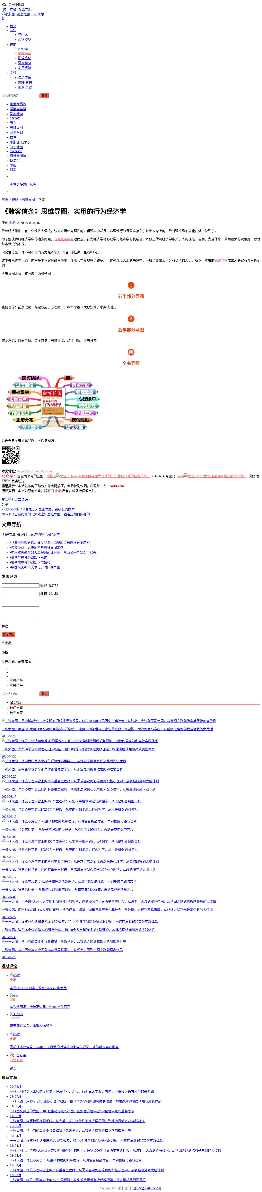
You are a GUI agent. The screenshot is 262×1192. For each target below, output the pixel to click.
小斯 (12, 223)
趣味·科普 (25, 82)
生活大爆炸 (18, 104)
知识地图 (16, 147)
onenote (23, 48)
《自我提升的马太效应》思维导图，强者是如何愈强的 (46, 514)
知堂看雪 (16, 1060)
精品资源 (24, 77)
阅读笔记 (24, 58)
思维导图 (24, 53)
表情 (5, 626)
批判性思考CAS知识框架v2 (30, 562)
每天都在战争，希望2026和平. (31, 1026)
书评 (13, 122)
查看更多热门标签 (23, 184)
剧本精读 (16, 114)
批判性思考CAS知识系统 (29, 557)
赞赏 (5, 499)
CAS (13, 30)
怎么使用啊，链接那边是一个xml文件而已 (40, 1007)
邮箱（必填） (50, 593)
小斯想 (51, 476)
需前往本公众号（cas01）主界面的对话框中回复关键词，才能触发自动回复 (64, 1047)
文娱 (13, 73)
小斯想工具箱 (19, 142)
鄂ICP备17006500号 (147, 1188)
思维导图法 (18, 156)
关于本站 (9, 9)
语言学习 (24, 63)
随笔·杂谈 (25, 87)
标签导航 (25, 9)
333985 (15, 1018)
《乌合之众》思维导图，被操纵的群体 (38, 509)
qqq (12, 999)
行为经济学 (62, 239)
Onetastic (16, 151)
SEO (13, 169)
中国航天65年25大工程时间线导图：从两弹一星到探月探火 (53, 552)
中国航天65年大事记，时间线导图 (35, 567)
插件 (13, 137)
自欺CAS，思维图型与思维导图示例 (37, 547)
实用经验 (24, 68)
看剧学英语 (18, 109)
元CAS (23, 34)
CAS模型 (24, 39)
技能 (13, 44)
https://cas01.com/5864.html (36, 471)
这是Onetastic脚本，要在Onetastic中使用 (38, 988)
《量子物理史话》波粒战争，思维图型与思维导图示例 (50, 542)
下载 (13, 165)
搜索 (44, 95)
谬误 (13, 1068)
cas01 (180, 476)
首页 (13, 26)
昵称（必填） (50, 585)
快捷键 (15, 160)
